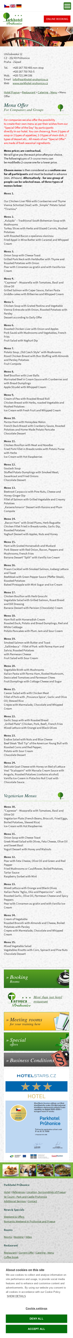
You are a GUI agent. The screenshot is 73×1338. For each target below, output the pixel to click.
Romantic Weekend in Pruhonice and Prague (29, 1221)
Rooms (8, 1237)
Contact (32, 1201)
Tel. (6, 67)
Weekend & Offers (14, 1216)
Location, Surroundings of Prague (46, 1192)
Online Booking (57, 19)
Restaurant (28, 92)
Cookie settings (36, 1308)
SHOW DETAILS (16, 1296)
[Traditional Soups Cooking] (62, 1170)
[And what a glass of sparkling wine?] (28, 1170)
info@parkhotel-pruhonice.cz (30, 79)
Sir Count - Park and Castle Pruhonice (25, 1196)
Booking (19, 1237)
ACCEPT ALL (36, 1329)
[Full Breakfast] (45, 1170)
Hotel (7, 1192)
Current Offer (26, 1252)
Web (6, 83)
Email (7, 79)
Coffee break (11, 1257)
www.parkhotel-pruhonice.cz (30, 83)
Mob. (7, 75)
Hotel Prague (12, 92)
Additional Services (15, 1201)
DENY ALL (36, 1318)
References (18, 1192)
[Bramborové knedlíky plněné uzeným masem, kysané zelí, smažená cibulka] (10, 1170)
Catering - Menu (47, 92)
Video (29, 1237)
